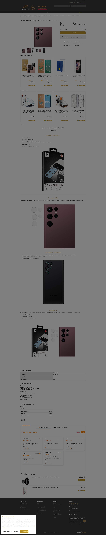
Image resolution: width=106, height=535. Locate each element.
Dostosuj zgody (16, 531)
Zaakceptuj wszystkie (24, 531)
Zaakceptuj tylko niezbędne (7, 531)
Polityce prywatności (23, 526)
